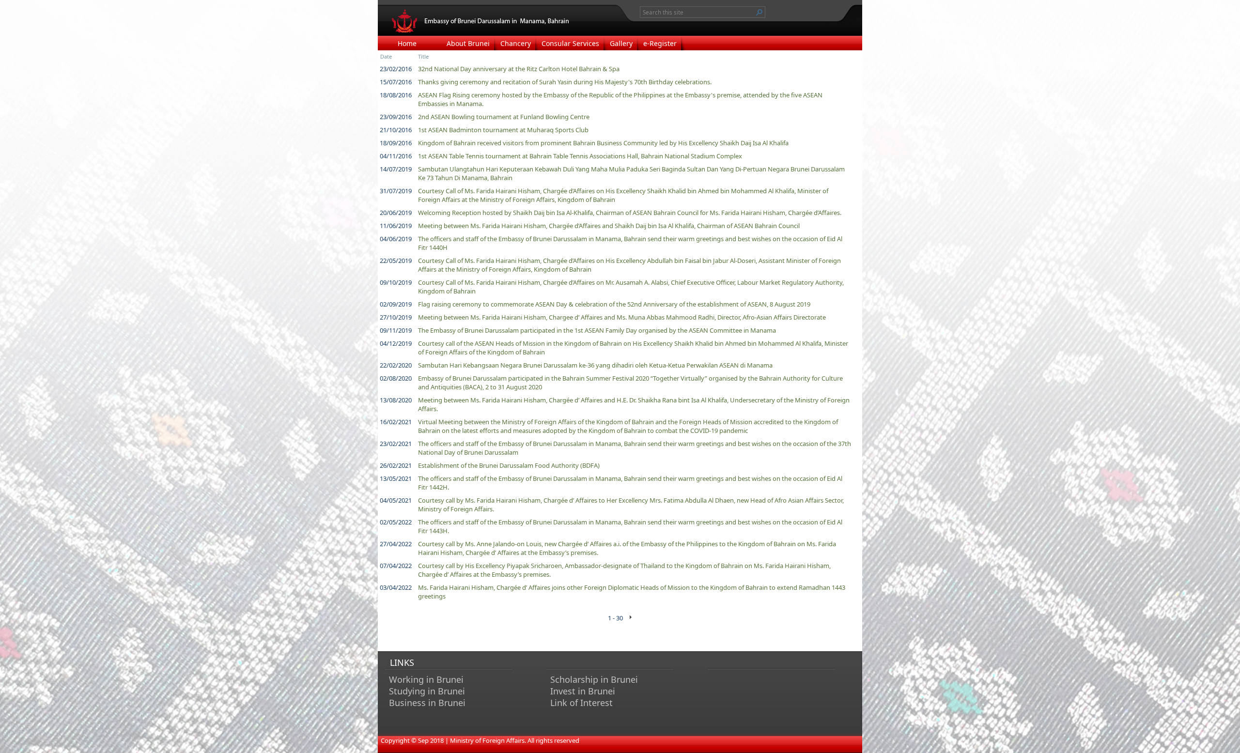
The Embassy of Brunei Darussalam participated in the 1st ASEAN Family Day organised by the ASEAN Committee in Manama (597, 330)
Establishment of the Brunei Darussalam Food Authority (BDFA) (509, 465)
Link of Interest (581, 702)
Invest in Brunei (582, 691)
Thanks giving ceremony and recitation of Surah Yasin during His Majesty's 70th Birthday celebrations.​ (565, 81)
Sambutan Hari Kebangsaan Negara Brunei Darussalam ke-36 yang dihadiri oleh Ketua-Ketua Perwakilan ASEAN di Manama (595, 365)
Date (386, 56)
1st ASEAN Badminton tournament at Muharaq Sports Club (503, 129)
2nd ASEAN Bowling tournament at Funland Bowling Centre (503, 116)
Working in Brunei (426, 679)
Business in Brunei (427, 702)
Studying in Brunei (427, 691)
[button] (759, 12)
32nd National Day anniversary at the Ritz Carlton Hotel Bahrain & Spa (519, 68)
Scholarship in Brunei (594, 679)
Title (423, 56)
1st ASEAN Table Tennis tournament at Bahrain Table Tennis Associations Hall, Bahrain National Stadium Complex (580, 156)
